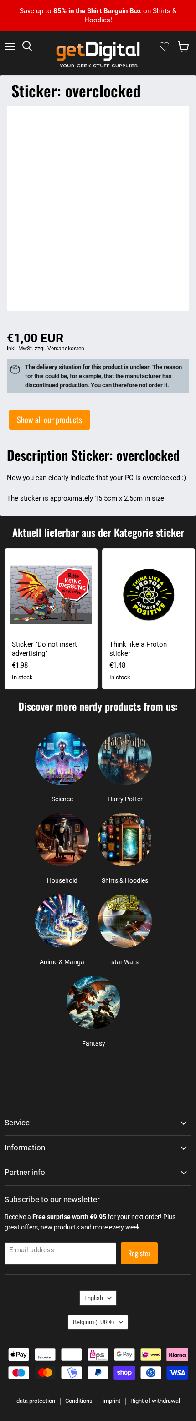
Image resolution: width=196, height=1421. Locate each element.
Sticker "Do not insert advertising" (44, 648)
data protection (35, 1400)
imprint (111, 1400)
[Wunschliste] (164, 46)
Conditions (79, 1400)
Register (139, 1253)
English (93, 1298)
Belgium (93, 1322)
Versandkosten (65, 348)
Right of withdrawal (155, 1400)
